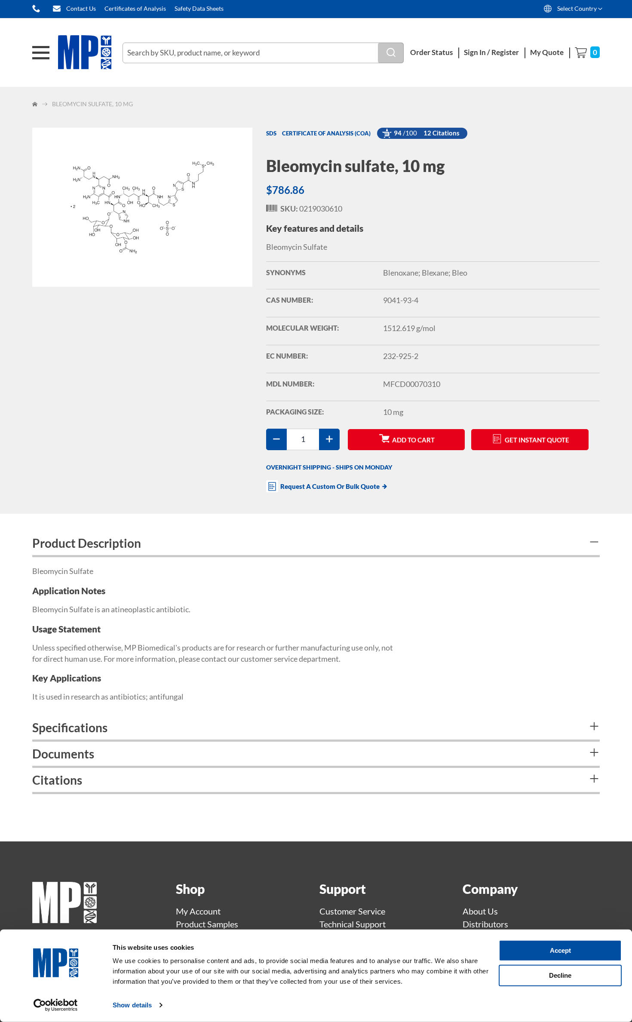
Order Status (431, 52)
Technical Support (352, 924)
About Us (480, 911)
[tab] (316, 544)
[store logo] (90, 53)
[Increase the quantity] (329, 439)
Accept (560, 950)
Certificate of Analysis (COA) (326, 133)
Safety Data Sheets (199, 8)
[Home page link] (64, 920)
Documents (63, 753)
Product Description (86, 543)
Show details (132, 1005)
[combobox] (263, 53)
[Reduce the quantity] (276, 439)
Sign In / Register (491, 52)
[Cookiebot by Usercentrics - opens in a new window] (55, 1005)
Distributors (485, 924)
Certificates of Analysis (135, 8)
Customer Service (352, 911)
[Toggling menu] (40, 52)
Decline (560, 975)
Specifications (69, 727)
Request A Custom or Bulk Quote (330, 486)
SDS (271, 133)
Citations (57, 780)
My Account (198, 911)
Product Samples (207, 924)
